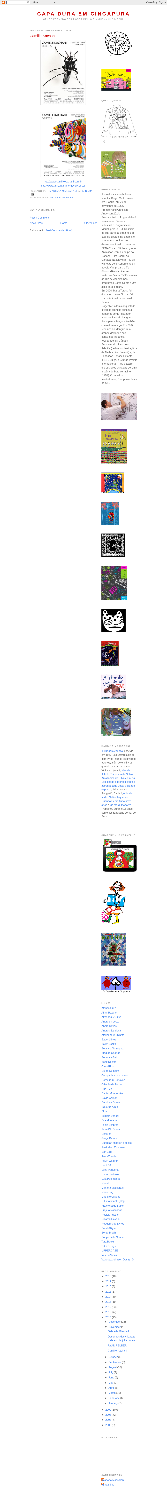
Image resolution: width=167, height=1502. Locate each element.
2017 (108, 1281)
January (113, 1403)
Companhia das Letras (114, 1075)
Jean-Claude (108, 1156)
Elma (104, 1111)
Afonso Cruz (108, 1008)
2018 (108, 1276)
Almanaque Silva (111, 1017)
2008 (108, 1414)
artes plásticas (61, 197)
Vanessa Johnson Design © (117, 1259)
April (111, 1387)
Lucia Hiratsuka (110, 1174)
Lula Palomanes (110, 1178)
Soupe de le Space (112, 1237)
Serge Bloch (108, 1232)
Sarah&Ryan (108, 1228)
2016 (108, 1286)
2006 (108, 1425)
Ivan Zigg (106, 1151)
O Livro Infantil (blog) (113, 1201)
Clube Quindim (110, 1070)
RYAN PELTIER (117, 1345)
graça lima (108, 1484)
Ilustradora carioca (112, 751)
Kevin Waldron (109, 1160)
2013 (108, 1301)
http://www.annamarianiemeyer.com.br (63, 185)
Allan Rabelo (109, 1012)
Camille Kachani (117, 1350)
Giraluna (106, 1133)
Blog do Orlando (110, 1053)
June (111, 1377)
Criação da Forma (111, 1084)
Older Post (90, 223)
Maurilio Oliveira (110, 1196)
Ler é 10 (106, 1165)
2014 (108, 1296)
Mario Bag (107, 1192)
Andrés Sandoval (111, 1030)
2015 (108, 1291)
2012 (108, 1307)
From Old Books (110, 1129)
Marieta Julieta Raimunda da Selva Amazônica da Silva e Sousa (118, 774)
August (112, 1367)
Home (63, 223)
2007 (108, 1419)
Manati (105, 1183)
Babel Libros (108, 1039)
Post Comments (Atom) (59, 230)
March (112, 1393)
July (111, 1372)
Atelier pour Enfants (112, 1035)
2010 (108, 1317)
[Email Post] (33, 194)
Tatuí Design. (109, 1246)
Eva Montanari (109, 1120)
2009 (108, 1409)
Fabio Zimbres (109, 1125)
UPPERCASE (109, 1250)
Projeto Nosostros (111, 1210)
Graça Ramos (109, 1138)
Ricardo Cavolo (110, 1219)
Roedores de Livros (112, 1223)
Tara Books (107, 1241)
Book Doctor (108, 1062)
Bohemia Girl (109, 1057)
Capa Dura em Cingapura (83, 14)
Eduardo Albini (110, 1107)
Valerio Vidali (109, 1255)
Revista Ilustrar (110, 1214)
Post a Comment (39, 217)
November (114, 1327)
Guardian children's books (116, 1142)
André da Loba (110, 1021)
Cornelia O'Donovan (113, 1080)
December (114, 1321)
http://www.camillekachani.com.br (63, 181)
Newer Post (36, 223)
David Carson (109, 1098)
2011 (108, 1312)
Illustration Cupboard (113, 1147)
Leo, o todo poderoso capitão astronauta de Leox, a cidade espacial (118, 785)
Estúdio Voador (110, 1116)
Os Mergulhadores (120, 805)
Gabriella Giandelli (118, 1331)
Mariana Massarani (112, 1187)
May (111, 1382)
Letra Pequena (110, 1169)
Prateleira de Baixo (112, 1205)
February (114, 1398)
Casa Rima (107, 1066)
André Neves (109, 1026)
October (113, 1357)
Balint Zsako (108, 1044)
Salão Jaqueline (118, 797)
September (115, 1362)
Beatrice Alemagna (112, 1048)
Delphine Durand (111, 1102)
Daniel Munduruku (112, 1093)
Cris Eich (106, 1089)
